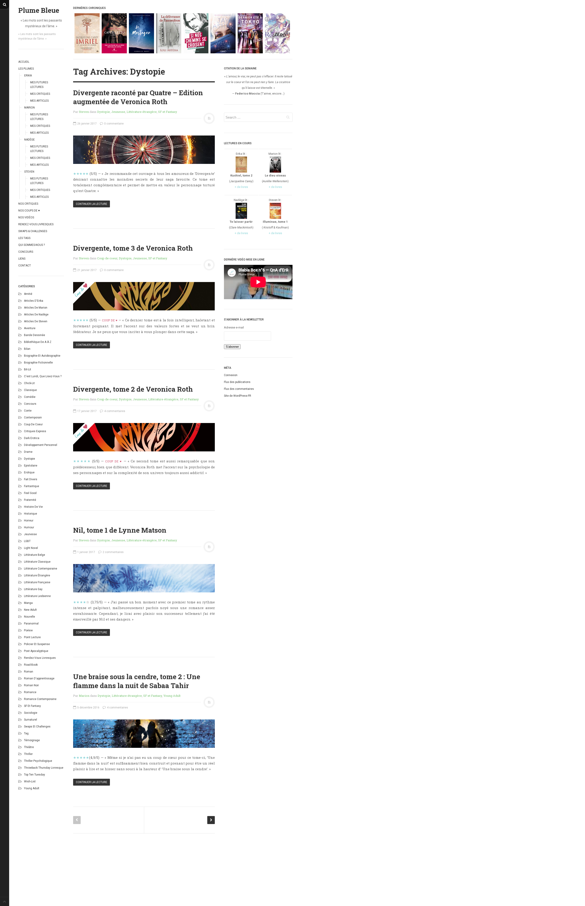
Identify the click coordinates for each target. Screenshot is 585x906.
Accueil (23, 61)
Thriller (28, 754)
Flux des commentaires (239, 389)
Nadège (29, 139)
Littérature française (37, 582)
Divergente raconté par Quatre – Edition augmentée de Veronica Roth (138, 97)
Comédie (29, 397)
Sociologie (30, 712)
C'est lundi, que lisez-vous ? (42, 376)
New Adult (30, 609)
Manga (28, 603)
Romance (30, 692)
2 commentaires (113, 552)
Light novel (31, 548)
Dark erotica (31, 438)
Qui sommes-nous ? (31, 245)
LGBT (27, 541)
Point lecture (32, 637)
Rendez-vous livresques (35, 224)
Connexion (230, 375)
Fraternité (30, 500)
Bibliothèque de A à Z (37, 342)
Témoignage (32, 740)
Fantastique (31, 486)
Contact (24, 265)
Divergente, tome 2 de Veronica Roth (133, 389)
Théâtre (29, 747)
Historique (30, 513)
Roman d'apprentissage (39, 678)
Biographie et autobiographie (42, 355)
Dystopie (29, 458)
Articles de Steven (35, 321)
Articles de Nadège (36, 314)
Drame (28, 451)
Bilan (27, 348)
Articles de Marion (35, 307)
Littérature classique (37, 561)
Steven (29, 171)
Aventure (29, 328)
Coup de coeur (33, 424)
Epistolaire (30, 465)
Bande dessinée (34, 335)
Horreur (28, 520)
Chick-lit (29, 383)
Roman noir (31, 685)
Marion (29, 107)
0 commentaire (114, 123)
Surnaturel (30, 719)
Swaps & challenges (32, 231)
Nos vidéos (26, 217)
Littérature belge (34, 554)
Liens (21, 258)
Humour (29, 527)
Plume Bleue (38, 10)
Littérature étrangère (37, 575)
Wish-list (30, 781)
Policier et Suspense (37, 644)
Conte (28, 410)
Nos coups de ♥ (29, 210)
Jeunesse (30, 534)
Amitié (28, 294)
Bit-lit (27, 369)
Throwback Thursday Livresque (43, 767)
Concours (25, 251)
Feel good (30, 493)
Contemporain (33, 417)
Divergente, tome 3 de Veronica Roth (133, 248)
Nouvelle (29, 616)
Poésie (28, 630)
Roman (28, 671)
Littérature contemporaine (40, 568)
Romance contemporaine (40, 699)
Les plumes (26, 68)
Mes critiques (40, 93)
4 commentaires (114, 411)
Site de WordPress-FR (237, 395)
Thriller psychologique (38, 760)
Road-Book (31, 664)
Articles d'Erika (33, 300)
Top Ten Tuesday (34, 774)
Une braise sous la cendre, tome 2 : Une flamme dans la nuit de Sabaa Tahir (136, 681)
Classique (30, 390)
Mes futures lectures (39, 85)
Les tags (24, 238)
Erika (28, 75)
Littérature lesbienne (37, 596)
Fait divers (30, 479)
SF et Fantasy (32, 706)
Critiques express (35, 431)
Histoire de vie (33, 506)
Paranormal (31, 623)
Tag (26, 733)
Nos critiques (28, 203)
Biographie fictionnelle (38, 362)
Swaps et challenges (37, 726)
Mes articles (39, 100)
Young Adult (31, 788)
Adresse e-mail (234, 327)
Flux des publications (237, 382)
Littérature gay (33, 589)
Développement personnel (40, 445)
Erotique (29, 472)
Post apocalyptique (36, 651)
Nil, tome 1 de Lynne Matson (119, 530)
